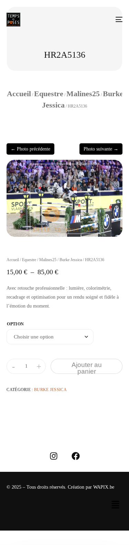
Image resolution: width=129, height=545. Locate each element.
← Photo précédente (30, 149)
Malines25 (83, 93)
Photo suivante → (101, 149)
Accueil (19, 93)
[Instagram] (54, 456)
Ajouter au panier (87, 367)
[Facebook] (76, 456)
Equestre (48, 93)
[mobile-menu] (115, 19)
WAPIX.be (103, 487)
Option (15, 324)
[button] (115, 505)
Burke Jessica (71, 259)
